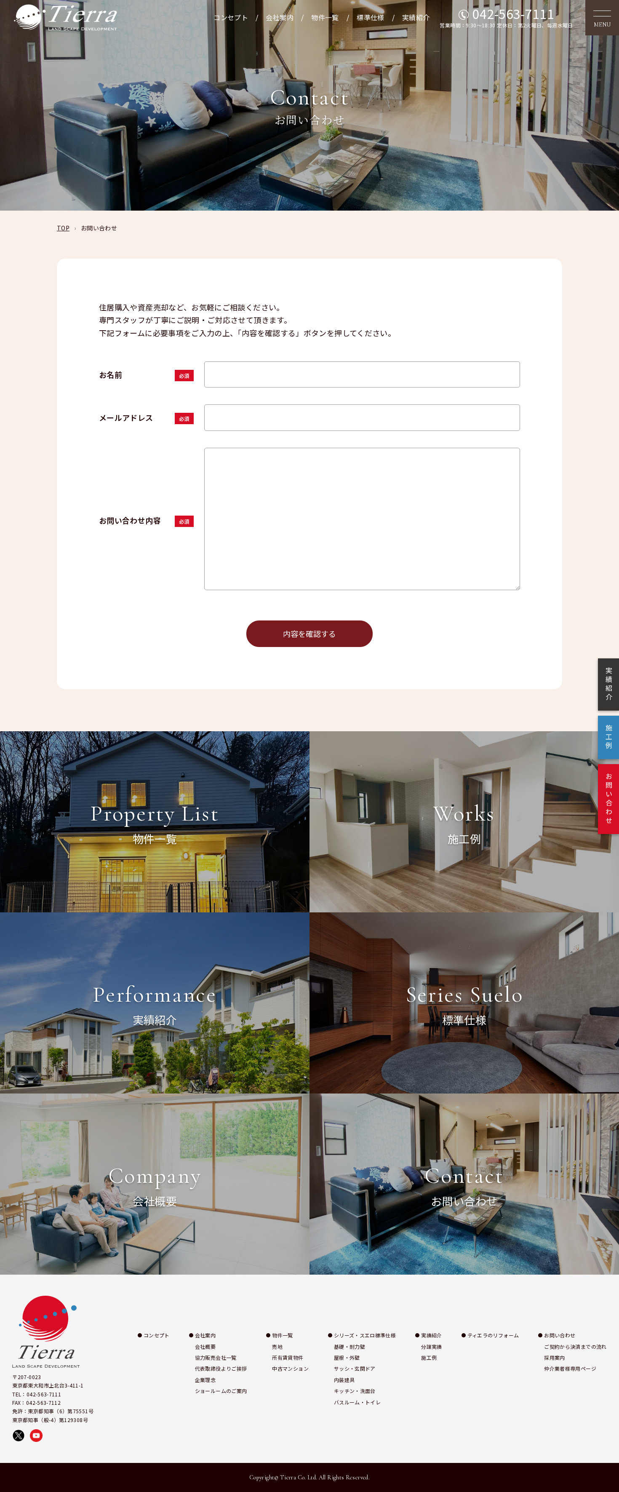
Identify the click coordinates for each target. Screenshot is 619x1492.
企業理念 (205, 1379)
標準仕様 (370, 17)
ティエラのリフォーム (493, 1335)
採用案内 (554, 1357)
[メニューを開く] (602, 17)
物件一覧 (325, 17)
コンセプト (230, 17)
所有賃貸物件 (287, 1357)
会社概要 (205, 1346)
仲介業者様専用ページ (570, 1368)
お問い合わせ (559, 1335)
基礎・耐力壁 (349, 1346)
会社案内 (279, 17)
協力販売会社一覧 (216, 1357)
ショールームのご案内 (221, 1390)
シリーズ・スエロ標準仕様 (365, 1335)
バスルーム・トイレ (357, 1402)
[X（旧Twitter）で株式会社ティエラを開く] (18, 1435)
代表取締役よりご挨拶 (221, 1368)
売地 (277, 1346)
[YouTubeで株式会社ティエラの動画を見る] (36, 1435)
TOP (63, 228)
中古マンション (290, 1368)
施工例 (429, 1357)
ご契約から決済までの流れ (575, 1346)
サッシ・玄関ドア (355, 1368)
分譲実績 (431, 1346)
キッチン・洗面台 (355, 1390)
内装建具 (344, 1379)
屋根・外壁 (347, 1357)
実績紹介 (416, 17)
